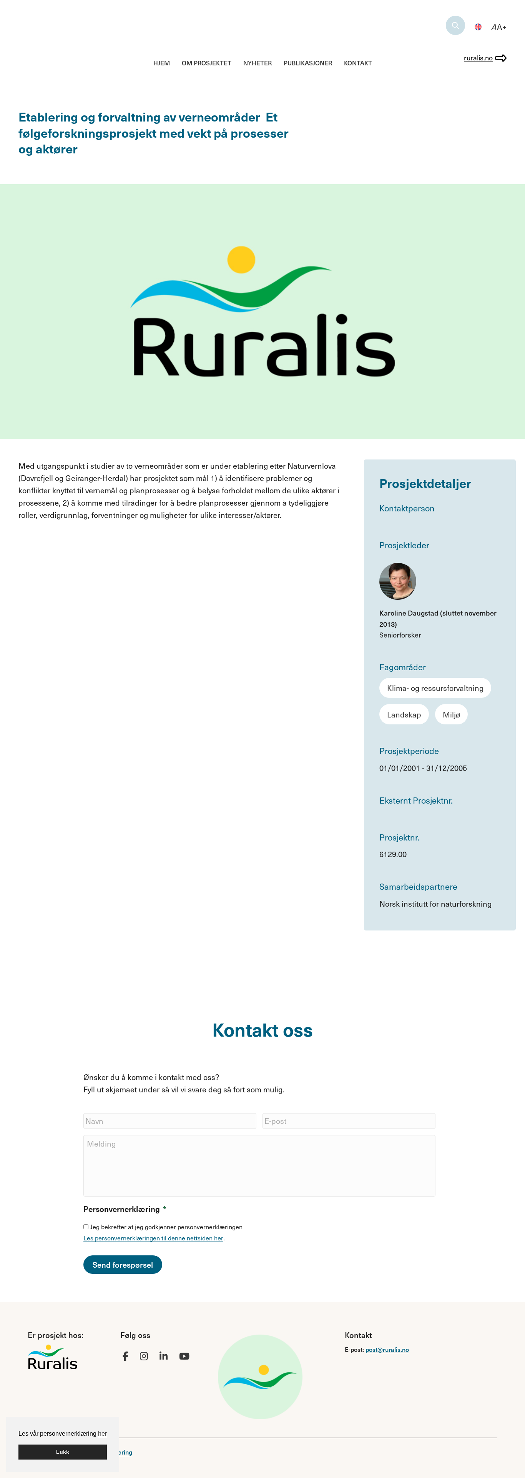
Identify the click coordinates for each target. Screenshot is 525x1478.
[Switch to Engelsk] (478, 26)
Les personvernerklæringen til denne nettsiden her (153, 1238)
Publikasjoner (308, 63)
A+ (499, 27)
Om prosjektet (206, 63)
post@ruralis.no (387, 1349)
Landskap (404, 714)
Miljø (451, 714)
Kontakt (358, 63)
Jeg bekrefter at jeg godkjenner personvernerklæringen (166, 1227)
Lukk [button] (62, 1452)
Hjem (161, 63)
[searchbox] (455, 25)
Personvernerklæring (124, 1209)
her (102, 1433)
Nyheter (257, 63)
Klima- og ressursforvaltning (435, 687)
